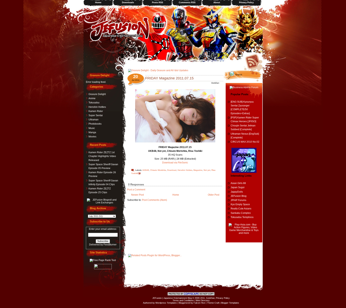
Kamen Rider (96, 111)
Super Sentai (96, 115)
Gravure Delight (97, 94)
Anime (92, 98)
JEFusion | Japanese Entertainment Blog (172, 298)
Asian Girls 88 (238, 183)
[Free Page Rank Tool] (103, 260)
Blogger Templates (230, 303)
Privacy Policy (246, 2)
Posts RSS (157, 2)
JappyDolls (237, 191)
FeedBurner (110, 244)
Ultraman (94, 119)
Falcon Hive (199, 303)
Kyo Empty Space (240, 204)
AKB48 (145, 170)
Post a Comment (136, 189)
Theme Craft (213, 303)
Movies (92, 136)
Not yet (207, 170)
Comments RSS (187, 2)
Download (171, 170)
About (216, 2)
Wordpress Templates (166, 303)
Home (98, 2)
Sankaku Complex (241, 213)
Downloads (128, 2)
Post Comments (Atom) (154, 200)
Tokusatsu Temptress (242, 217)
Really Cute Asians (241, 208)
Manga (92, 132)
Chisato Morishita (158, 170)
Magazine (197, 170)
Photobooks (95, 123)
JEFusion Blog (238, 196)
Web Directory (203, 300)
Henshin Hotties (185, 170)
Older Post (213, 194)
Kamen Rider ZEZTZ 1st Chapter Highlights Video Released (102, 156)
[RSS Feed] (254, 61)
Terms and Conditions (183, 300)
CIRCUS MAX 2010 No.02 (245, 141)
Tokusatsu (94, 102)
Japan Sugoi (237, 187)
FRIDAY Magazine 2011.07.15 (169, 78)
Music (92, 128)
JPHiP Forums (238, 200)
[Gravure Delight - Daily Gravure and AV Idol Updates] (158, 70)
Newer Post (137, 194)
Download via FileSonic (175, 162)
